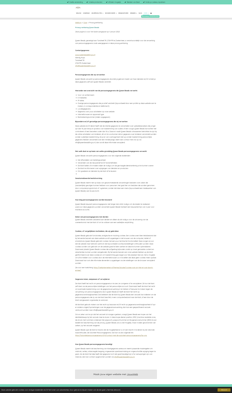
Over (85, 23)
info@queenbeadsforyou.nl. (124, 357)
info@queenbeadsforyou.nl (85, 66)
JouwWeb (132, 374)
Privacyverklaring (95, 23)
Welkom (78, 23)
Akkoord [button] (224, 390)
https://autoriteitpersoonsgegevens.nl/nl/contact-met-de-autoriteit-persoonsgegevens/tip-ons (111, 335)
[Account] (151, 13)
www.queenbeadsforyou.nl (85, 55)
